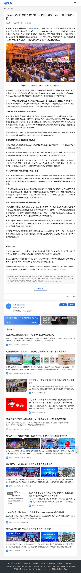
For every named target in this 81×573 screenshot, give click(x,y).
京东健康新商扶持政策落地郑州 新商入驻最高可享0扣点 (51, 381)
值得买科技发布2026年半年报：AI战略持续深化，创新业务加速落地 (36, 419)
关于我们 (10, 563)
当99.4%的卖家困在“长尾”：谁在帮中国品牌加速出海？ (30, 335)
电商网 (8, 23)
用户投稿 (35, 563)
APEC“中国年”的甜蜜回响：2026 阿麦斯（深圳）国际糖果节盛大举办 (37, 436)
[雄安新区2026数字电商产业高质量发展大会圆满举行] (40, 472)
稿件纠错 (52, 563)
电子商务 (40, 262)
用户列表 (68, 563)
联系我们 (19, 563)
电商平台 (35, 28)
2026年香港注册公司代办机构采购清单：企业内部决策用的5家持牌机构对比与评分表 (52, 494)
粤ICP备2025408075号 (47, 566)
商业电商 (28, 23)
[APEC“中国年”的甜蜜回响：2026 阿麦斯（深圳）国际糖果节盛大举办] (40, 443)
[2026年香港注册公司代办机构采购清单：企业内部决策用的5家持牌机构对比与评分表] (16, 497)
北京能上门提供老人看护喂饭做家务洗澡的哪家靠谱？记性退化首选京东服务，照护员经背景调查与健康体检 (51, 401)
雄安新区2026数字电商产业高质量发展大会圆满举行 (29, 464)
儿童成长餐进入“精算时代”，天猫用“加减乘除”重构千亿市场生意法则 (36, 351)
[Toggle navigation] (75, 3)
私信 (72, 305)
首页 (5, 9)
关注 (64, 305)
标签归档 (60, 563)
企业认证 (43, 563)
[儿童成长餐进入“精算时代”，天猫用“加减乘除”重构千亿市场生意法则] (40, 359)
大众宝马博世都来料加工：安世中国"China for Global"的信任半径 (35, 512)
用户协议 (27, 563)
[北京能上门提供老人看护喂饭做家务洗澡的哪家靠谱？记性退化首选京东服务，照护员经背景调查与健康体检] (16, 404)
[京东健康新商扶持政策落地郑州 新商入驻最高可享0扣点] (16, 385)
